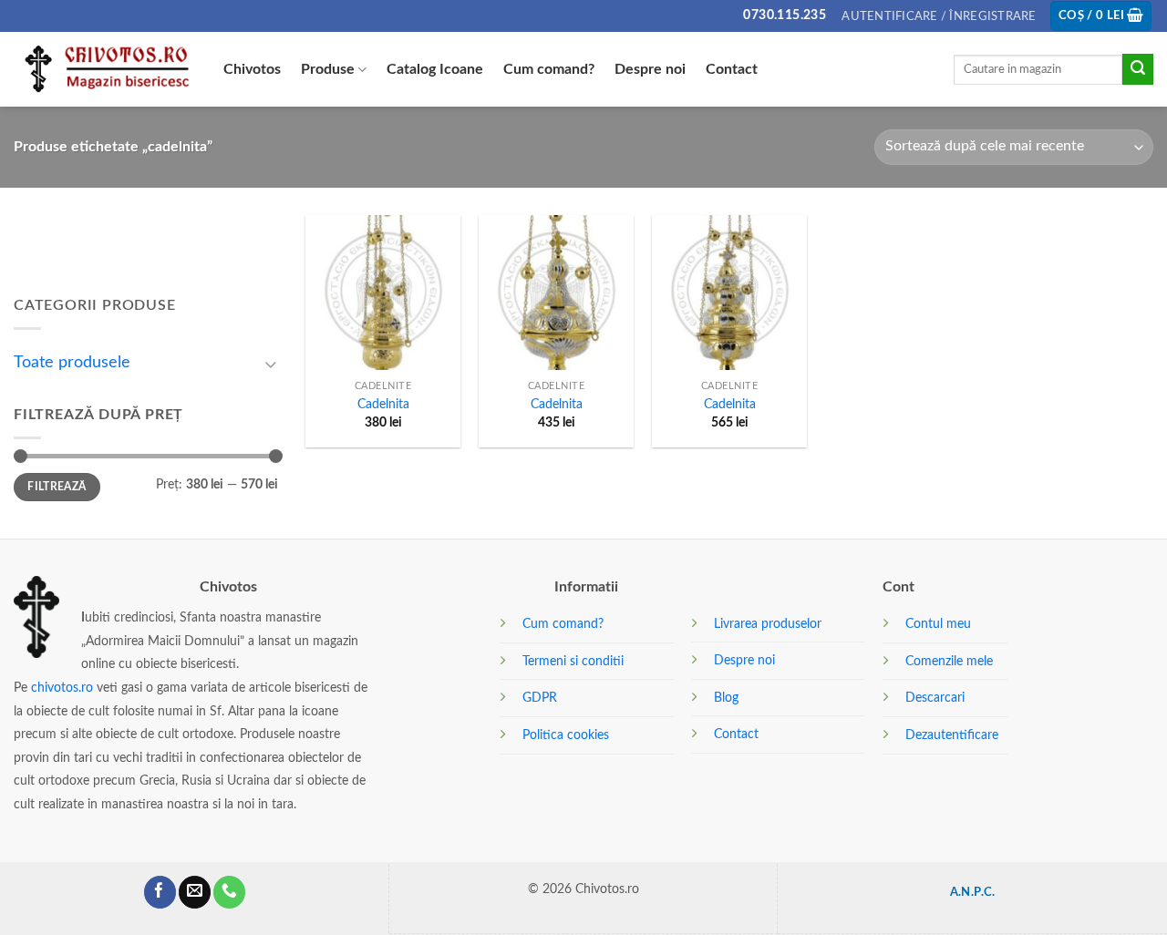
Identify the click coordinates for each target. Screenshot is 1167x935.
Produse (328, 69)
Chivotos (252, 69)
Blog (726, 697)
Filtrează (56, 486)
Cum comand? (548, 69)
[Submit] (1137, 69)
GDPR (539, 697)
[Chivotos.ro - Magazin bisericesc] (105, 70)
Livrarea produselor (767, 624)
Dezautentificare (951, 735)
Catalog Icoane (435, 69)
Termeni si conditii (573, 661)
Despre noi (650, 69)
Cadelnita (383, 404)
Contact (732, 69)
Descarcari (935, 697)
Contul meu (938, 624)
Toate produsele (72, 362)
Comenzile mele (949, 661)
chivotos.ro (62, 687)
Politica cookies (565, 735)
